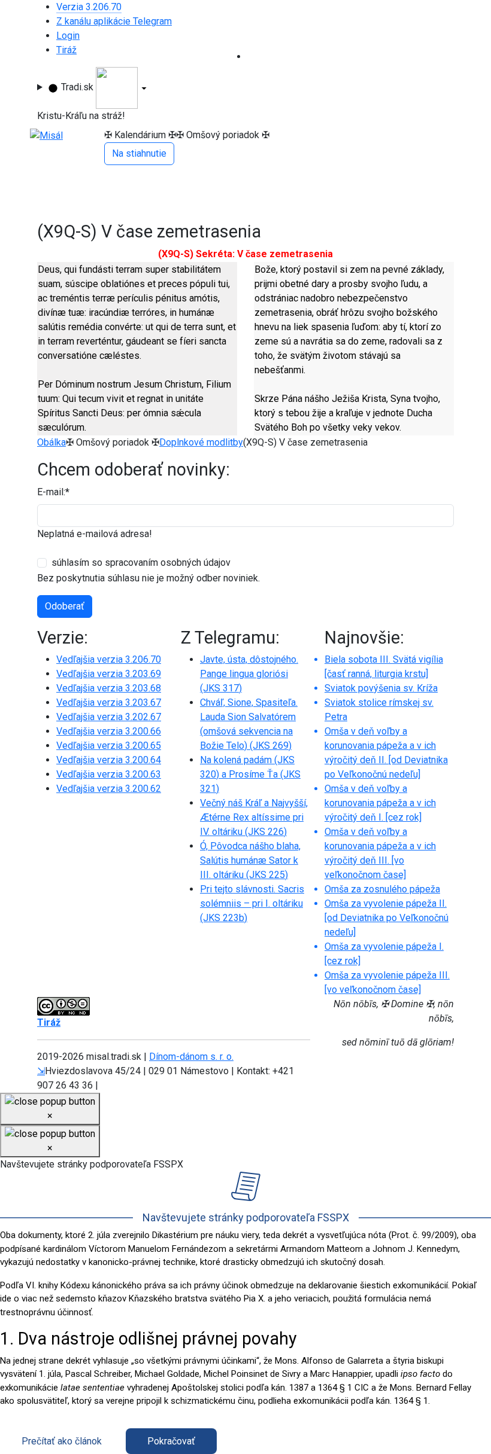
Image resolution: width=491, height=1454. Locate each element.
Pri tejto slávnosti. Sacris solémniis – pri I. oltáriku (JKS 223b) (252, 903)
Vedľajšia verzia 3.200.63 (108, 774)
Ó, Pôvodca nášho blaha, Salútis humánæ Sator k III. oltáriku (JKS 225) (250, 860)
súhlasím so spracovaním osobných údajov (141, 562)
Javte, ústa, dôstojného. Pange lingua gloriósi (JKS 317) (249, 674)
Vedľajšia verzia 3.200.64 (108, 760)
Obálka (51, 442)
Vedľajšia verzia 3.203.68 (108, 688)
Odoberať (64, 606)
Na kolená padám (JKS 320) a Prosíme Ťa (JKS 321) (250, 774)
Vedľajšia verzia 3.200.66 (108, 731)
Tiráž (66, 50)
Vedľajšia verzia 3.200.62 (108, 788)
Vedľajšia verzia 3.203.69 (108, 673)
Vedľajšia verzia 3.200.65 (108, 745)
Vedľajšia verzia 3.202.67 (108, 717)
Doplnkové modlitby (201, 442)
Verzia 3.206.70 (89, 7)
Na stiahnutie (139, 153)
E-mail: (53, 492)
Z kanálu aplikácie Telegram (114, 21)
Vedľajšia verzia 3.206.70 (108, 659)
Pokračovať (171, 1441)
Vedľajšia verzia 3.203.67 (108, 702)
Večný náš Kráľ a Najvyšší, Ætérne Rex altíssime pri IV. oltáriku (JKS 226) (254, 817)
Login (68, 35)
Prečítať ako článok (62, 1441)
